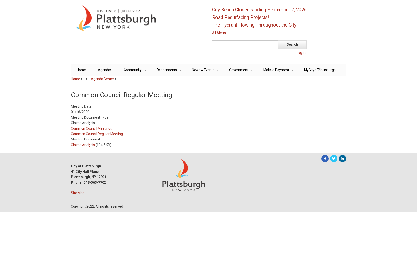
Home (81, 70)
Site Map (77, 193)
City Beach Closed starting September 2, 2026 (259, 10)
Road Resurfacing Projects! (240, 17)
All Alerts (219, 33)
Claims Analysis (83, 145)
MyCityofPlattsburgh (320, 70)
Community (136, 72)
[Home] (137, 18)
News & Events (206, 72)
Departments (170, 72)
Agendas (105, 70)
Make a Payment (279, 72)
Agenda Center (102, 79)
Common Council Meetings (91, 128)
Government (242, 72)
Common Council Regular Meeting (97, 134)
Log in (301, 53)
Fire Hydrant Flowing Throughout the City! (255, 25)
